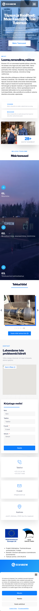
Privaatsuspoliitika (23, 608)
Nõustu (19, 593)
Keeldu (19, 599)
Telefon (6, 418)
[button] (36, 575)
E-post (6, 426)
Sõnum (6, 434)
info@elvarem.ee (19, 495)
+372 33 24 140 (19, 471)
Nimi (5, 410)
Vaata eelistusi (19, 604)
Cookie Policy (13, 608)
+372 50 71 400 (19, 473)
